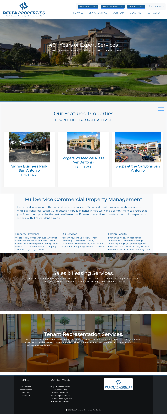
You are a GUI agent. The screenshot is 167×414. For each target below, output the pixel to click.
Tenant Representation (60, 396)
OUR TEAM (118, 13)
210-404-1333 (157, 6)
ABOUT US (135, 13)
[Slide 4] (90, 97)
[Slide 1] (77, 97)
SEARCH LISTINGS (98, 13)
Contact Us (25, 396)
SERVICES (78, 13)
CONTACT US (154, 13)
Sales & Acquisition (60, 393)
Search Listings (25, 390)
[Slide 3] (86, 97)
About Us (25, 393)
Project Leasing (60, 390)
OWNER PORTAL (136, 6)
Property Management (60, 387)
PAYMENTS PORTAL (88, 6)
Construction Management (60, 398)
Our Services (25, 387)
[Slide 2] (81, 97)
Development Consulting (60, 401)
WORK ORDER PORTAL (113, 6)
